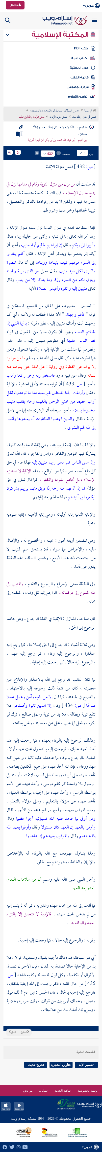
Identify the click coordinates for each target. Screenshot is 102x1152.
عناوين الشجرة (61, 1065)
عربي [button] (89, 5)
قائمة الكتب (80, 77)
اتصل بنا (43, 1090)
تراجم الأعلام (77, 96)
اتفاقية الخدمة (62, 1090)
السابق (24, 1032)
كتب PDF (81, 48)
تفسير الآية (86, 1065)
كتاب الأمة (79, 58)
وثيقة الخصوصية (87, 1090)
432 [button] (50, 154)
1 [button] (85, 153)
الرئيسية (88, 111)
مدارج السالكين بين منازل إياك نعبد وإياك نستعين (54, 111)
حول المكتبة (79, 68)
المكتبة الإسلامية (60, 35)
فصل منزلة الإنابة (58, 117)
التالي (13, 1032)
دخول (14, 5)
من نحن (27, 1090)
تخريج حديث (36, 1065)
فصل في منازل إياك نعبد (84, 117)
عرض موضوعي (78, 87)
